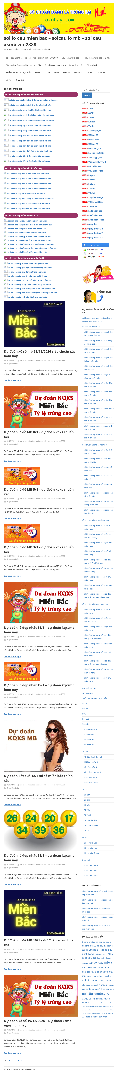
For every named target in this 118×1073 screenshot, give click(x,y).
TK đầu (91, 188)
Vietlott (77, 72)
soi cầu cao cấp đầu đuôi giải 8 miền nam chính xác (31, 244)
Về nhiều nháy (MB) (97, 162)
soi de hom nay (94, 1003)
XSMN (47, 72)
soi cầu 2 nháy (98, 980)
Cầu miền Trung (95, 171)
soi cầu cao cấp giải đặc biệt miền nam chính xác (30, 225)
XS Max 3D (93, 144)
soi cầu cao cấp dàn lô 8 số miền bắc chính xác (28, 173)
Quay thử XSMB (95, 229)
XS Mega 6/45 (94, 130)
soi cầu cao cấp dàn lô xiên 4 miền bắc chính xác (29, 188)
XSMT (56, 72)
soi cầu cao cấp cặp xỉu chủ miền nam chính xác (29, 236)
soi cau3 (101, 958)
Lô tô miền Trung (96, 220)
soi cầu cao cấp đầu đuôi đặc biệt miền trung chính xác (32, 293)
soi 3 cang (93, 958)
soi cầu (86, 980)
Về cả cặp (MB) (95, 157)
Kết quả (66, 72)
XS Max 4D (93, 135)
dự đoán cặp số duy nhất (98, 954)
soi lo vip (97, 1010)
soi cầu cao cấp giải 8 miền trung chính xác (27, 272)
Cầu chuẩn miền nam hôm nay (51, 65)
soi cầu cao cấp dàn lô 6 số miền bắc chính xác (29, 161)
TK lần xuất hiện (95, 202)
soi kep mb (102, 1003)
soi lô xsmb (103, 1010)
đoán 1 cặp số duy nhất (96, 1017)
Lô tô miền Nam (95, 215)
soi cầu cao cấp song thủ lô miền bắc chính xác (30, 110)
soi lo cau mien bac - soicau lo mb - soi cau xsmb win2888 (42, 361)
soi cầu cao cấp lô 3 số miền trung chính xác (27, 297)
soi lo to (88, 1006)
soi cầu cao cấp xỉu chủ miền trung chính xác (28, 263)
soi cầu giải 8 (94, 985)
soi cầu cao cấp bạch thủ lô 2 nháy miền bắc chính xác (33, 100)
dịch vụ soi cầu (96, 946)
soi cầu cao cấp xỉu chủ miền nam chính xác (27, 221)
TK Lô (99, 72)
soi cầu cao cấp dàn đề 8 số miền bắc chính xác (30, 146)
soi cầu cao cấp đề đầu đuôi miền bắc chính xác (28, 208)
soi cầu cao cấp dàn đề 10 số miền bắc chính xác (30, 151)
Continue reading (11, 380)
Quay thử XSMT (95, 233)
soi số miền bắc (98, 1013)
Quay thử (20, 80)
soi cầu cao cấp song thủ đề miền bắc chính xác (30, 130)
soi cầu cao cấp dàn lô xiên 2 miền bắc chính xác (29, 178)
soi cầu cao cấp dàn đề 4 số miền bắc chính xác (30, 135)
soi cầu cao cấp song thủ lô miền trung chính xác (29, 284)
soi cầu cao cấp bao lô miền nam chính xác (27, 232)
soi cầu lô (105, 984)
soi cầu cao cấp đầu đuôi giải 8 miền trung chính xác (31, 288)
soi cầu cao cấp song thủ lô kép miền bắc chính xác (31, 120)
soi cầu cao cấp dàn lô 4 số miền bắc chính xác (29, 156)
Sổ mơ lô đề (92, 65)
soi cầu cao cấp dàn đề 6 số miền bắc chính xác (30, 141)
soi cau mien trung (96, 971)
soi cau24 (89, 963)
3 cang (85, 942)
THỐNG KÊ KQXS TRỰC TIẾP (18, 72)
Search (87, 95)
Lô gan (91, 175)
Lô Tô (8, 80)
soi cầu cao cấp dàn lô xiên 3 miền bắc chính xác (29, 183)
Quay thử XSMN (95, 237)
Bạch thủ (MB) (94, 148)
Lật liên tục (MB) (96, 153)
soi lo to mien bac (104, 1006)
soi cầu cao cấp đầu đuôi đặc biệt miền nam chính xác (32, 248)
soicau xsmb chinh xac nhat (98, 976)
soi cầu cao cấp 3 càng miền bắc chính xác (26, 193)
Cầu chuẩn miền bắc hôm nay (97, 58)
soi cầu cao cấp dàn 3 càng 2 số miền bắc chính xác (30, 198)
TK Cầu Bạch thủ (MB (93, 757)
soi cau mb (101, 962)
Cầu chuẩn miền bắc (70, 58)
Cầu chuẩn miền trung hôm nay (19, 65)
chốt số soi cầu (95, 942)
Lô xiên (91, 179)
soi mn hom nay (89, 1013)
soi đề (105, 1013)
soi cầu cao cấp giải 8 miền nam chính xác (27, 229)
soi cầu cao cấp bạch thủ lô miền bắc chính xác (30, 105)
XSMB (37, 72)
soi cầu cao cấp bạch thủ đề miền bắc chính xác (30, 125)
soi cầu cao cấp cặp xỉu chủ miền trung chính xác (30, 280)
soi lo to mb (95, 1006)
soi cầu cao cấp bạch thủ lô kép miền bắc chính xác (31, 115)
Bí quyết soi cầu (76, 65)
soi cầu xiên (108, 989)
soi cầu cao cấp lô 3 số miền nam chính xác (27, 252)
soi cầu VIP (96, 989)
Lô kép (91, 184)
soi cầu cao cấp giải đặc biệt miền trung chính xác (30, 268)
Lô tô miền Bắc (95, 211)
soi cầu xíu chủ (100, 999)
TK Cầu (89, 72)
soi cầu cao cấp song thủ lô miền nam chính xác (29, 240)
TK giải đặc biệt (95, 197)
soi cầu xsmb (92, 994)
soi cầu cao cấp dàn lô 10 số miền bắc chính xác (28, 203)
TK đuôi (92, 193)
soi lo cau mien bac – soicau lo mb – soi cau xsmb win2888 (32, 58)
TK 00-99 (92, 206)
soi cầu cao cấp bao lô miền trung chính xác (27, 276)
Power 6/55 (93, 139)
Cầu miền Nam (95, 166)
